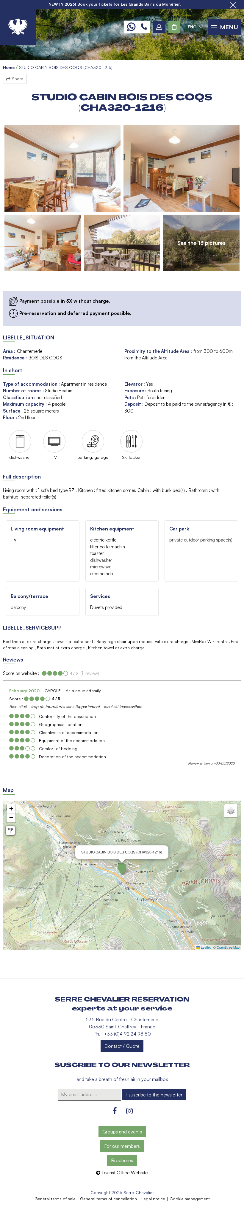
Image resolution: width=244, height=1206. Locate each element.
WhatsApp (131, 27)
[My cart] (174, 27)
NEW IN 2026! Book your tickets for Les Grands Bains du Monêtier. (115, 4)
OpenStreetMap (228, 947)
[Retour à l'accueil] (18, 27)
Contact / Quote (122, 1046)
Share (17, 78)
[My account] (159, 27)
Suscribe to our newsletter (122, 1065)
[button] (174, 27)
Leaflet (205, 947)
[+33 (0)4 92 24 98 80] (144, 27)
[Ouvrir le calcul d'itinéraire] (10, 830)
